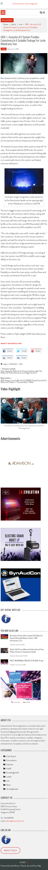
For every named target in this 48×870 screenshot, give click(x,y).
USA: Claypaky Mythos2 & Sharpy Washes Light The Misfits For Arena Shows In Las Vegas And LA (21, 372)
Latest (13, 24)
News (8, 785)
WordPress (15, 865)
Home (5, 24)
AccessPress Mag (34, 865)
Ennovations (11, 760)
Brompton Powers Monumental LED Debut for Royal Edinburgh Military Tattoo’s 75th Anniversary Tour (26, 638)
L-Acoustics (13, 364)
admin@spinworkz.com (15, 821)
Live (20, 24)
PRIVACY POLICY (10, 850)
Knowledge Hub (12, 772)
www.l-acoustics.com (11, 343)
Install (8, 768)
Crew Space (11, 756)
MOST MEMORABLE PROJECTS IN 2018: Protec (26, 660)
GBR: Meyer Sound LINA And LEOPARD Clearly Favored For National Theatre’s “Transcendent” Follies (24, 381)
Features (9, 764)
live (21, 364)
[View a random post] (44, 12)
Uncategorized (12, 789)
